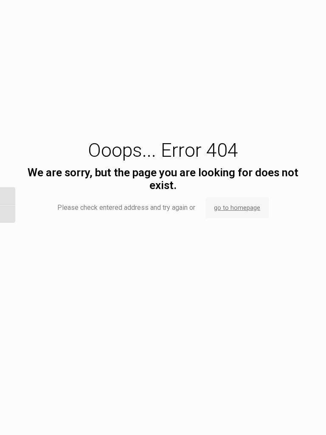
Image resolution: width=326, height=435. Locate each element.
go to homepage (237, 208)
